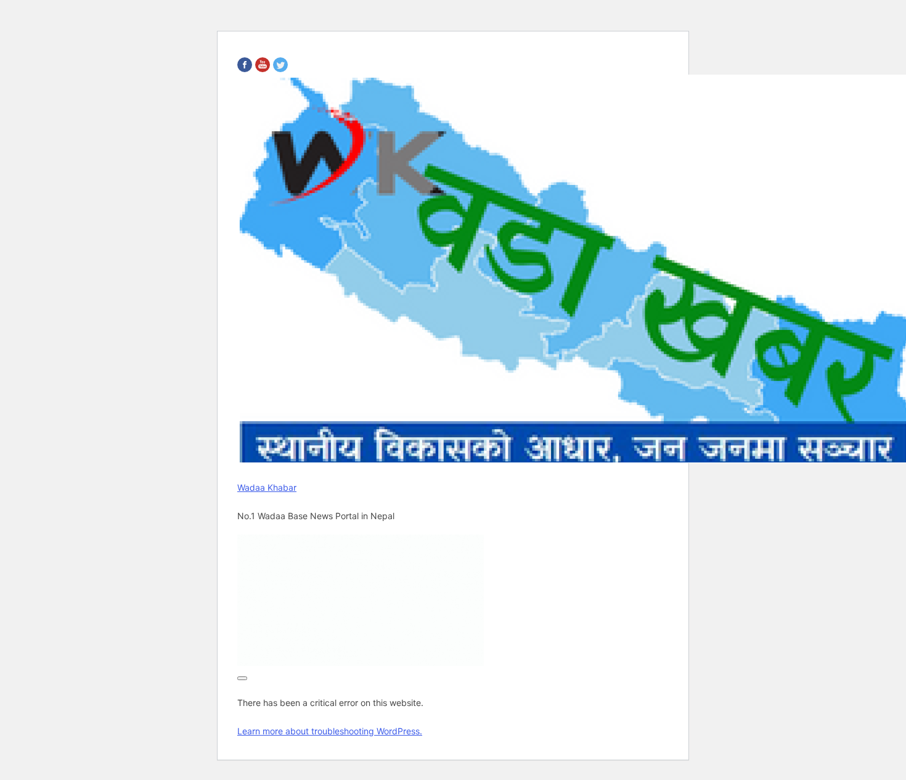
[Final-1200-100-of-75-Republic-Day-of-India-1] (360, 662)
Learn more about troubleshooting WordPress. (329, 731)
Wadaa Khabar (266, 487)
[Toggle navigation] (242, 678)
